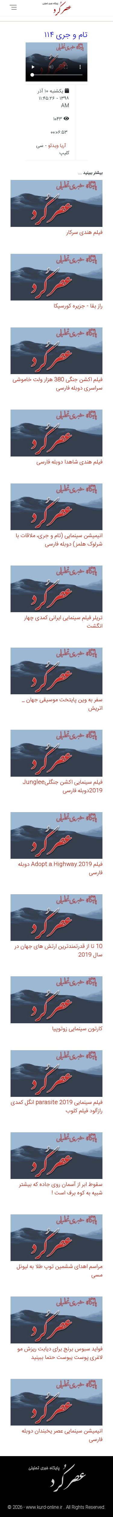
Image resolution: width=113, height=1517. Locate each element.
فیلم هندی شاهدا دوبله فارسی (69, 462)
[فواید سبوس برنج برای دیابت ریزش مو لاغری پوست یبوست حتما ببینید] (56, 1321)
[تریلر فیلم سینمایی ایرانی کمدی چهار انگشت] (56, 590)
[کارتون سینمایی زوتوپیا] (56, 1001)
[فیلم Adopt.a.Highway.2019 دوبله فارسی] (56, 836)
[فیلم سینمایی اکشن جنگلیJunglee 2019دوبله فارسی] (56, 754)
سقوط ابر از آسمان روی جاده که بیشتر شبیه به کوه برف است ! (60, 1189)
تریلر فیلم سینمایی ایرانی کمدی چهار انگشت (63, 622)
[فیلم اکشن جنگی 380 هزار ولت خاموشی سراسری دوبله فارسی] (56, 352)
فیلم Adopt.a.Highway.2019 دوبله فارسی (60, 869)
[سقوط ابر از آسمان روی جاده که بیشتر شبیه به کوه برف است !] (56, 1157)
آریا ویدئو (57, 146)
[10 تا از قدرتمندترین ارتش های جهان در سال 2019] (56, 919)
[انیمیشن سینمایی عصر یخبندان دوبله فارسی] (56, 1403)
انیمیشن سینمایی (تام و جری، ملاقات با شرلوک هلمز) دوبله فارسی (59, 540)
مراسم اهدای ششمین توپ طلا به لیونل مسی (59, 1271)
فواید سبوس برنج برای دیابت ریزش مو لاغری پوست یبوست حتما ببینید (59, 1353)
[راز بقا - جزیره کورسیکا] (56, 278)
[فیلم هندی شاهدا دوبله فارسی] (56, 434)
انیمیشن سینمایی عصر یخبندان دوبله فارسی (62, 1435)
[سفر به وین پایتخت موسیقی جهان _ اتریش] (56, 672)
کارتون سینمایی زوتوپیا (77, 1029)
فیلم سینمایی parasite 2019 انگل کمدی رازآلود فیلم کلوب (56, 1107)
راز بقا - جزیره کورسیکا (78, 306)
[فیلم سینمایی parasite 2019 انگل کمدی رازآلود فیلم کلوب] (56, 1074)
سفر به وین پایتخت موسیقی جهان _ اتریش (62, 704)
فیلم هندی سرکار (84, 232)
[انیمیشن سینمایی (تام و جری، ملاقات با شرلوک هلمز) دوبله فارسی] (56, 507)
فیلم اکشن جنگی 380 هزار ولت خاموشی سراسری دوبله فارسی (57, 384)
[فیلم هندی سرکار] (56, 204)
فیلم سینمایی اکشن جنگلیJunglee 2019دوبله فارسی (62, 786)
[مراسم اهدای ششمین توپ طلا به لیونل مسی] (56, 1239)
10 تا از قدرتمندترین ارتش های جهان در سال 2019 (58, 951)
